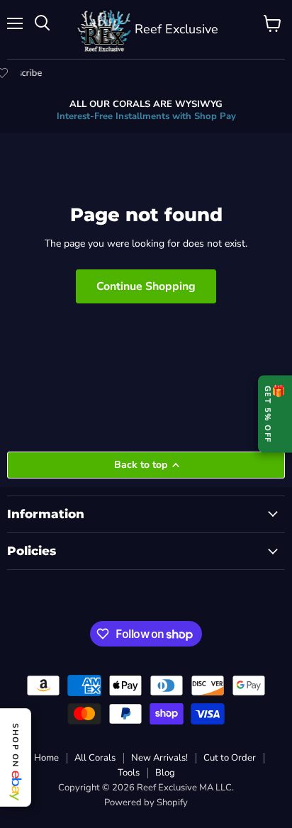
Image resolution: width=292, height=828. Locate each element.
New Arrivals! (159, 757)
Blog (165, 772)
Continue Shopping (146, 286)
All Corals (95, 757)
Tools (129, 772)
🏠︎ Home (40, 757)
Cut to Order (229, 757)
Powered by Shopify (146, 802)
